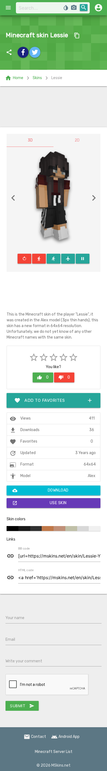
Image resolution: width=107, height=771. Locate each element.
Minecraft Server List (53, 751)
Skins (37, 78)
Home (14, 78)
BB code (24, 549)
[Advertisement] (53, 106)
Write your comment (23, 661)
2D (77, 140)
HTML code (25, 570)
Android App (65, 736)
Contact (35, 736)
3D (30, 140)
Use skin (39, 503)
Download (40, 490)
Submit (22, 705)
